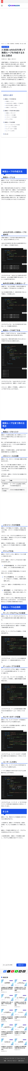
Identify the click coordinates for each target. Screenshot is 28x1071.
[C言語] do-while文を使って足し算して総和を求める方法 (7, 1018)
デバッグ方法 (9, 119)
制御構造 (17, 43)
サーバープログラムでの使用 (13, 124)
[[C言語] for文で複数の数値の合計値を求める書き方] (7, 983)
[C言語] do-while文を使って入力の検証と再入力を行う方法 (7, 1033)
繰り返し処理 (23, 43)
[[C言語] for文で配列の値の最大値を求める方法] (21, 1042)
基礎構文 (12, 43)
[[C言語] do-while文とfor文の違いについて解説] (21, 1027)
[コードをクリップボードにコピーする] (25, 251)
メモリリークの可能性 (11, 117)
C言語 (8, 43)
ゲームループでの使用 (11, 126)
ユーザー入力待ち (10, 130)
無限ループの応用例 (10, 122)
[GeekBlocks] (14, 5)
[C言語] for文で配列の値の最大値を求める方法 (20, 1047)
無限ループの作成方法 (10, 99)
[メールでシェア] (19, 971)
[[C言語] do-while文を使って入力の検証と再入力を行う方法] (7, 1027)
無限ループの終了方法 (11, 107)
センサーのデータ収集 (11, 128)
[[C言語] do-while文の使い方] (21, 1012)
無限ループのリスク (11, 113)
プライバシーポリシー (12, 1060)
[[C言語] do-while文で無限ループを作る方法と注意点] (21, 997)
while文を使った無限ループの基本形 (14, 103)
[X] (8, 971)
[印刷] (23, 971)
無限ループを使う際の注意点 (12, 110)
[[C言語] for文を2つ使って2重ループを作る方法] (7, 997)
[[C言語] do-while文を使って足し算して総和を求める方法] (7, 1012)
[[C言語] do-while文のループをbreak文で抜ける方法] (7, 1042)
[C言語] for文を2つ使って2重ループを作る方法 (7, 1002)
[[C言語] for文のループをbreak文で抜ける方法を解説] (21, 983)
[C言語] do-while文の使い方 (20, 1017)
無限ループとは (9, 101)
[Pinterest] (12, 971)
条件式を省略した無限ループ (13, 105)
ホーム (4, 43)
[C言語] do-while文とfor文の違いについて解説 (21, 1032)
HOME (5, 1060)
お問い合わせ (21, 1060)
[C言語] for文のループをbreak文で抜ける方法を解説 (20, 989)
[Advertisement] (14, 25)
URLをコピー (21, 964)
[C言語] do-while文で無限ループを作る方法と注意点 (20, 1003)
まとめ (6, 134)
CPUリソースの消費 (11, 115)
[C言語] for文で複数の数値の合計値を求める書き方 (7, 989)
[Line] (15, 971)
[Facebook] (4, 971)
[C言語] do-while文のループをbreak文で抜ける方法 (7, 1048)
